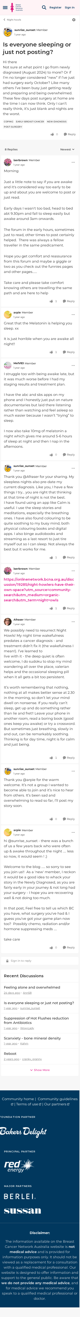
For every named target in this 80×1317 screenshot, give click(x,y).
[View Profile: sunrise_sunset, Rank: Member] (8, 32)
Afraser (18, 619)
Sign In (70, 7)
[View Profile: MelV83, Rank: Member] (8, 365)
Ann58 (27, 993)
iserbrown (20, 160)
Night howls (14, 19)
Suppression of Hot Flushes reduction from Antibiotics (36, 1020)
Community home (18, 1099)
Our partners (55, 1104)
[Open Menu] (74, 19)
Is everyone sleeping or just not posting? (39, 1003)
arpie (17, 312)
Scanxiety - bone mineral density (32, 1038)
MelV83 (18, 363)
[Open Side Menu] (5, 7)
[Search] (44, 7)
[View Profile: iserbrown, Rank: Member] (8, 162)
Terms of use (27, 1104)
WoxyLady (27, 1028)
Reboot (10, 1054)
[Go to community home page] (16, 7)
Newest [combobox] (67, 150)
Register (55, 7)
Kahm (24, 1043)
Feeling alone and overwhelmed (32, 987)
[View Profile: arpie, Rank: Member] (8, 314)
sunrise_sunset (24, 30)
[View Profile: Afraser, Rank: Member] (8, 622)
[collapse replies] (39, 157)
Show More (42, 1070)
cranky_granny (32, 1059)
